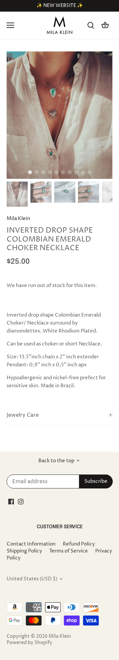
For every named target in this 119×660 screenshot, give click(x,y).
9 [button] (82, 172)
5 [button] (56, 172)
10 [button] (89, 172)
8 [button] (76, 172)
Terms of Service (68, 551)
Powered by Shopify (29, 643)
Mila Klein (18, 218)
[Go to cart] (105, 25)
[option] (59, 115)
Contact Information (31, 544)
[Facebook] (11, 501)
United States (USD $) (32, 579)
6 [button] (63, 172)
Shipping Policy (24, 551)
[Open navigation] (10, 25)
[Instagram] (20, 501)
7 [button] (69, 172)
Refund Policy (79, 544)
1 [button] (29, 172)
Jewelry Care (23, 415)
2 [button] (36, 172)
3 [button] (43, 172)
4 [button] (49, 172)
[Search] (90, 25)
